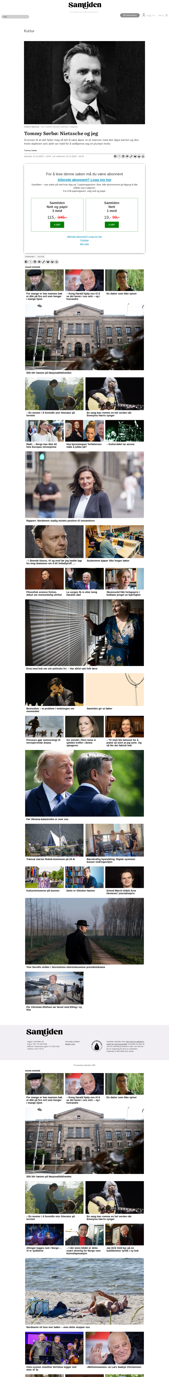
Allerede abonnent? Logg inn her (84, 180)
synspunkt (30, 257)
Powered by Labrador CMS (84, 1065)
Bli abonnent (130, 15)
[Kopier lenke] (131, 156)
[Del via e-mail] (127, 156)
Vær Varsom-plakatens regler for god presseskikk (125, 1042)
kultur (41, 257)
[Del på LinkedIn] (123, 156)
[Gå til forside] (84, 5)
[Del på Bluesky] (135, 156)
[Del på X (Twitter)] (119, 156)
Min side (84, 244)
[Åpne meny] (162, 15)
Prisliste (84, 240)
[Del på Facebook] (115, 156)
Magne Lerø (70, 1044)
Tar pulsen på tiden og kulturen (84, 11)
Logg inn (150, 15)
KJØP (57, 224)
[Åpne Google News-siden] (143, 156)
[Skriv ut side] (139, 156)
